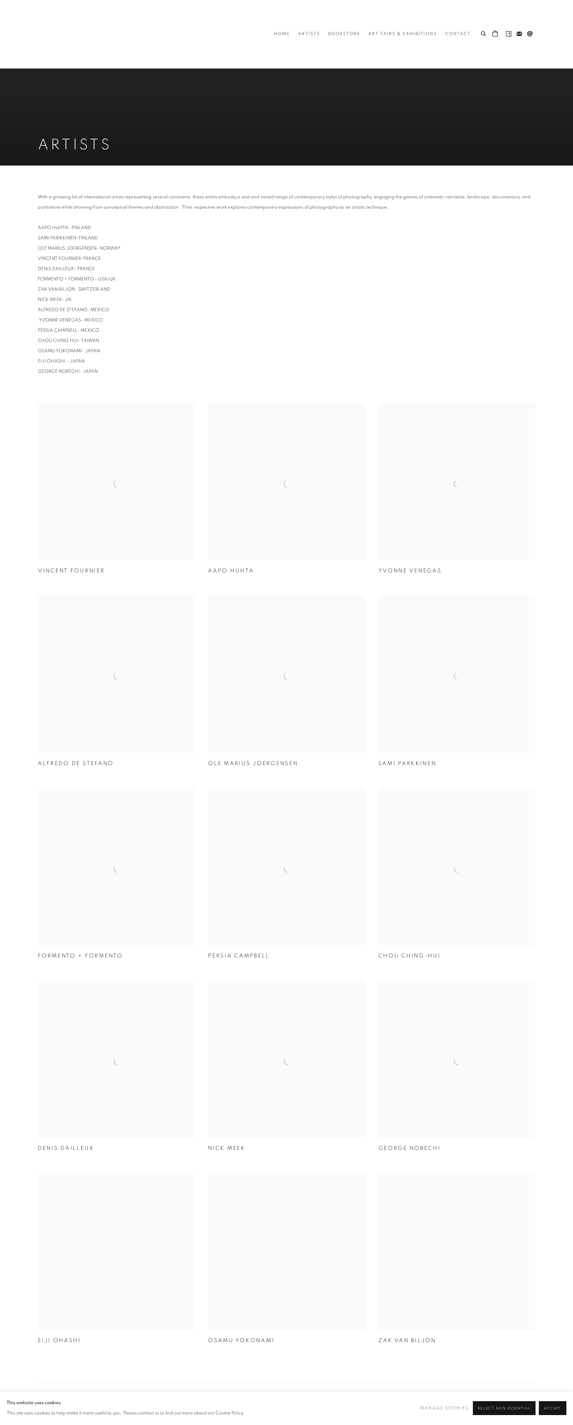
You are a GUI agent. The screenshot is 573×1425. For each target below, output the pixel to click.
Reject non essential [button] (504, 1408)
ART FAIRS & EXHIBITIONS (402, 34)
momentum (77, 34)
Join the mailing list (519, 34)
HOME (282, 34)
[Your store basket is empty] (495, 34)
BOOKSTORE (344, 34)
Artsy (508, 34)
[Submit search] (484, 32)
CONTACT (458, 34)
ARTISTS (309, 34)
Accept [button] (552, 1408)
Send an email (530, 34)
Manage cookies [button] (444, 1408)
